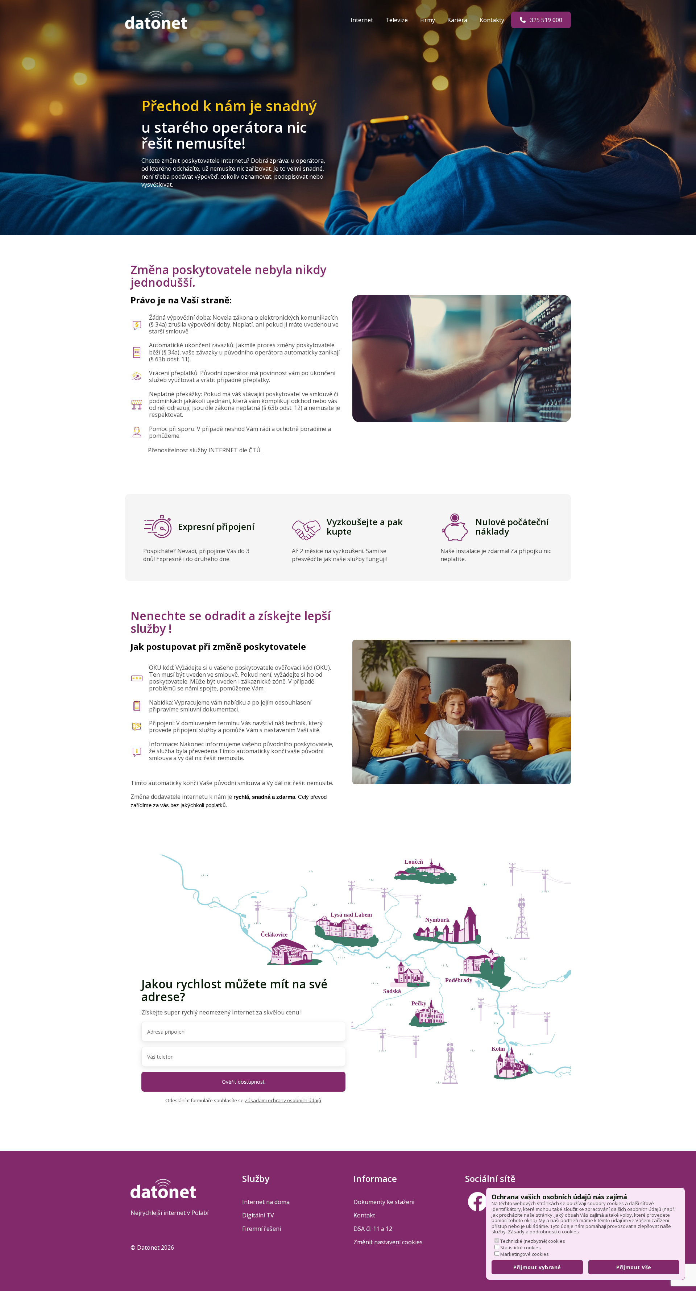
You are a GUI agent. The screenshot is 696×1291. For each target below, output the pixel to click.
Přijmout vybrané (537, 1267)
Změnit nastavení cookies (388, 1242)
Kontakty (493, 20)
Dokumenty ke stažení (383, 1202)
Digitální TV (258, 1215)
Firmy (428, 20)
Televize (397, 20)
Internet (362, 20)
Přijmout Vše (633, 1267)
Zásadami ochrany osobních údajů (283, 1100)
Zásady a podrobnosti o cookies (543, 1231)
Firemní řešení (261, 1229)
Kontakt (364, 1215)
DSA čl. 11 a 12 (372, 1229)
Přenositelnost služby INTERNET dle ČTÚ (205, 450)
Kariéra (458, 20)
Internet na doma (266, 1202)
